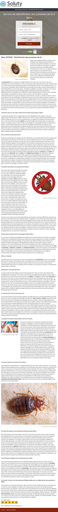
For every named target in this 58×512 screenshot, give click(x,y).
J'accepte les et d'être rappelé (30, 39)
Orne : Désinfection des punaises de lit (11, 506)
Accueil (3, 510)
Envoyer (29, 44)
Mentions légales (11, 510)
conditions (31, 38)
